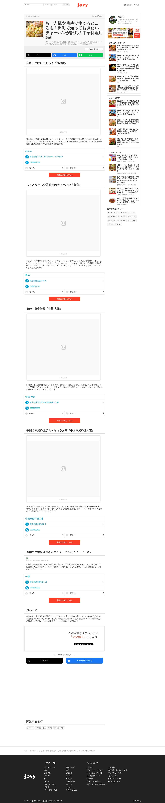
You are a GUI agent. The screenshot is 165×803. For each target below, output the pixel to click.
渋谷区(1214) (132, 216)
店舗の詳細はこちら (64, 175)
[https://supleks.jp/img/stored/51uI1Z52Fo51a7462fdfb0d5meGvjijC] (64, 558)
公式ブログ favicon (93, 781)
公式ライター (113, 776)
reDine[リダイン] (114, 781)
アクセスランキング (117, 43)
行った (46, 168)
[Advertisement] (64, 692)
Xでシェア (44, 661)
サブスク (47, 776)
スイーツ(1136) (121, 220)
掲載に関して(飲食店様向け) (97, 784)
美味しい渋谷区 (71, 790)
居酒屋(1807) (112, 216)
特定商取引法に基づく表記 (117, 770)
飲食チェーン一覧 (114, 779)
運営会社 (90, 767)
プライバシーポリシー (95, 770)
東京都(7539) (112, 213)
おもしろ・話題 (49, 784)
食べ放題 (69, 779)
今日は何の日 (70, 767)
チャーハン (30, 728)
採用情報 (90, 779)
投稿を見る (63, 132)
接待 (55, 728)
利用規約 (111, 767)
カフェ (68, 787)
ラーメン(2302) (122, 213)
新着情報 (47, 773)
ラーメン (69, 776)
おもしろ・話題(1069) (114, 224)
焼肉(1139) (111, 220)
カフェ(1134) (132, 220)
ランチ (46, 781)
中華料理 (38, 728)
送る (90, 55)
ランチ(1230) (122, 216)
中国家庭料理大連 (34, 518)
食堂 (44, 728)
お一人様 (61, 728)
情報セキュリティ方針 (95, 773)
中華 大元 (30, 397)
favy (25, 751)
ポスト (39, 55)
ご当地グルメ (70, 781)
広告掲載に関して (93, 776)
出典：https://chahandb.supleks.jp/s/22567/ (37, 560)
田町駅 (50, 728)
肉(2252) (132, 213)
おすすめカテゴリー (115, 209)
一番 (27, 576)
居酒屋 (46, 787)
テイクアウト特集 (50, 790)
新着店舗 (69, 773)
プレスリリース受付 (115, 773)
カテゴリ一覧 (49, 763)
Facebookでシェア (84, 661)
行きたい (87, 168)
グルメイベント (49, 767)
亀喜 (27, 275)
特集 (45, 770)
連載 (67, 770)
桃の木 (28, 151)
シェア (65, 55)
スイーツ (69, 784)
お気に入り (94, 49)
